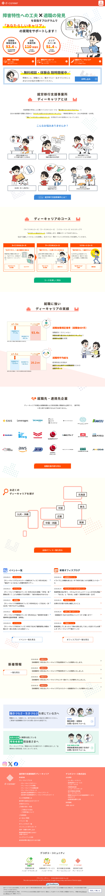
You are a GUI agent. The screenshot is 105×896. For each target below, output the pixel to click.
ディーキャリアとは (25, 780)
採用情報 (68, 802)
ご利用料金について (27, 812)
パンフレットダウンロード (27, 827)
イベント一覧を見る (27, 639)
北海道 (81, 494)
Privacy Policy (60, 880)
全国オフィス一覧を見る (52, 550)
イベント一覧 (23, 821)
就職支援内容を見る (52, 466)
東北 (82, 506)
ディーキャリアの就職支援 (29, 788)
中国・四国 (51, 522)
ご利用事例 (22, 815)
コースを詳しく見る (52, 280)
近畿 (59, 516)
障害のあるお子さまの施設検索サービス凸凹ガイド (81, 796)
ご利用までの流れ (27, 810)
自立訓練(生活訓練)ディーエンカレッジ (74, 792)
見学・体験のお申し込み (27, 830)
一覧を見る (15, 672)
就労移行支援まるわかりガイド (29, 801)
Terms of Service (72, 880)
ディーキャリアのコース (29, 790)
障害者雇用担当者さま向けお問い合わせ (27, 833)
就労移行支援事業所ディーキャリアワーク (34, 793)
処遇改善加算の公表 (74, 799)
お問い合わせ (70, 805)
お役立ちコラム (24, 804)
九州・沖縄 (22, 514)
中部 (60, 508)
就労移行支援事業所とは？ (53, 197)
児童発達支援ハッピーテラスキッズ (75, 788)
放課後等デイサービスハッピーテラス (75, 784)
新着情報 (22, 777)
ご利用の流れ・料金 (25, 807)
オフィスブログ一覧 (25, 824)
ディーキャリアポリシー (29, 783)
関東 (81, 522)
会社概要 (68, 777)
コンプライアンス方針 (26, 837)
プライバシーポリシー (43, 878)
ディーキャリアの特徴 (28, 786)
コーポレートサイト (74, 780)
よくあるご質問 (24, 818)
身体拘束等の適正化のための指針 (30, 840)
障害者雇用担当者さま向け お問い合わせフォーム (78, 747)
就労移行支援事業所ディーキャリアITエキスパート (37, 795)
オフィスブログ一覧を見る (78, 639)
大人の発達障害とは (25, 798)
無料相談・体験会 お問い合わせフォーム (76, 721)
